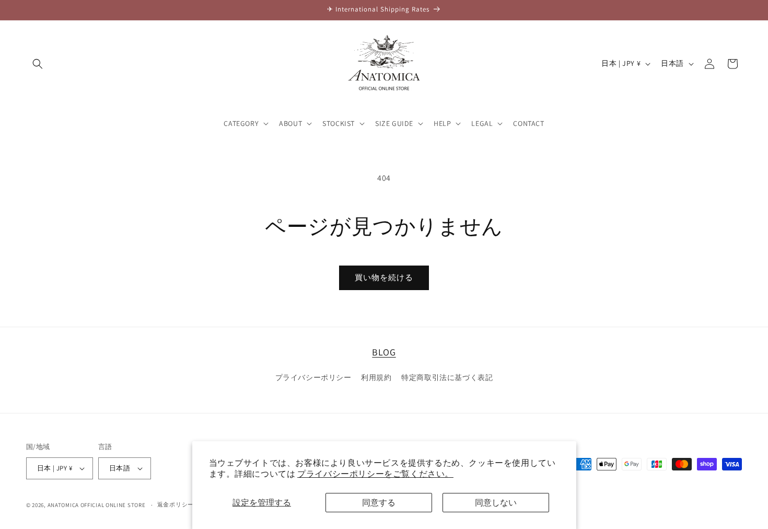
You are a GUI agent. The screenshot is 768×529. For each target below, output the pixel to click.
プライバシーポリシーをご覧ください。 (375, 473)
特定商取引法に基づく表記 (447, 377)
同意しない (496, 502)
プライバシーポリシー (313, 377)
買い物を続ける (384, 277)
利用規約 (376, 377)
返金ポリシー (175, 504)
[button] (37, 63)
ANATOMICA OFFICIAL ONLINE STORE (97, 505)
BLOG (383, 352)
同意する (378, 502)
